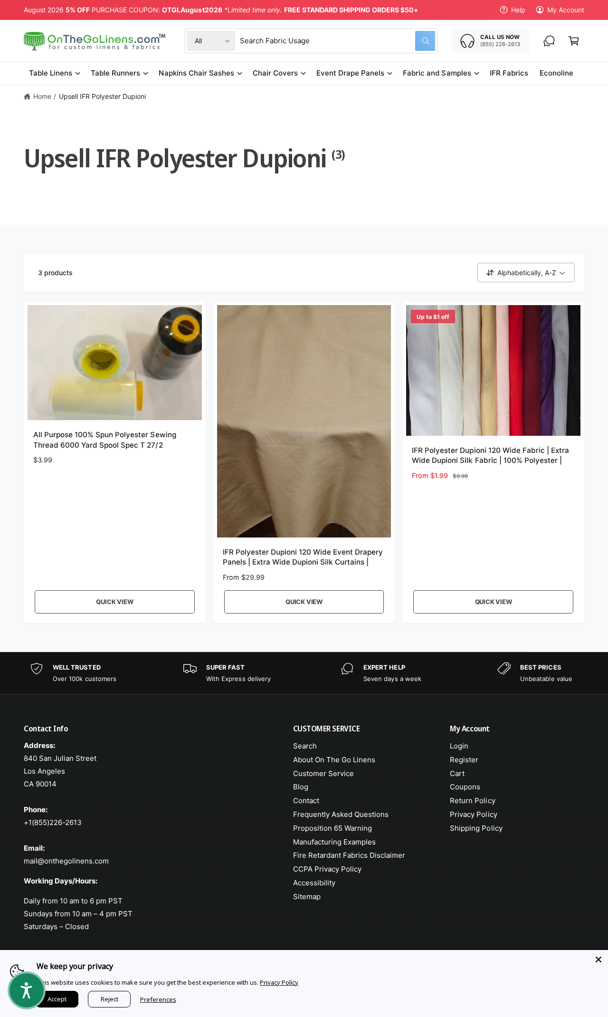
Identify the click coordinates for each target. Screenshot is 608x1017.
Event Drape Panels (350, 72)
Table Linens (50, 72)
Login (459, 745)
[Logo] (95, 41)
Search (305, 745)
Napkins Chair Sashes (196, 72)
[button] (573, 41)
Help (518, 10)
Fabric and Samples (437, 72)
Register (464, 759)
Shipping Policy (476, 828)
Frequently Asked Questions (341, 814)
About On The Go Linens (334, 759)
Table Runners (115, 72)
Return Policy (472, 800)
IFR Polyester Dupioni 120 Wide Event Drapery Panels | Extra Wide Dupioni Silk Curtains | (303, 556)
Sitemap (307, 896)
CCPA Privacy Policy (327, 868)
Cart (457, 773)
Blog (300, 786)
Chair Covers (275, 72)
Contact (306, 800)
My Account (565, 10)
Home (42, 96)
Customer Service (323, 773)
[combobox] (337, 41)
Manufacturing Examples (334, 841)
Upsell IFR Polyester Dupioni (102, 96)
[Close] (598, 959)
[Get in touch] (549, 41)
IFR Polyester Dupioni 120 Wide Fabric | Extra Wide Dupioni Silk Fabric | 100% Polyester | (490, 455)
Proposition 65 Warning (332, 828)
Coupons (465, 786)
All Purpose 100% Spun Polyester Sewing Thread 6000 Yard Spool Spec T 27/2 (104, 439)
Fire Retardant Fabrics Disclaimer (349, 855)
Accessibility (314, 882)
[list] (304, 673)
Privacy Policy (473, 814)
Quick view (114, 601)
